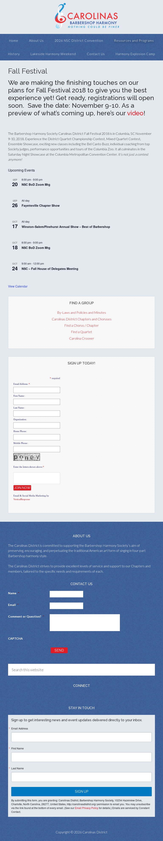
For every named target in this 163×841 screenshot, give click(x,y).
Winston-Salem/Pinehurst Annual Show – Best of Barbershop (66, 227)
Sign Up (81, 791)
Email (13, 605)
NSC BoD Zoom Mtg (36, 184)
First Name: (19, 396)
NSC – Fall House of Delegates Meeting (50, 268)
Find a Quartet (81, 332)
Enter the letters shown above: (28, 467)
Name (13, 593)
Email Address (19, 728)
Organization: (20, 419)
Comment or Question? (26, 616)
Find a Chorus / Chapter (81, 325)
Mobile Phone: (20, 443)
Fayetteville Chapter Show (41, 205)
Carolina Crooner (81, 338)
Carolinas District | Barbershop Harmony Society (81, 17)
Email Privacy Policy (86, 808)
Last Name (17, 768)
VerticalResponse (21, 499)
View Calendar (18, 286)
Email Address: (20, 384)
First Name (17, 748)
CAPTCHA (15, 638)
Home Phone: (20, 431)
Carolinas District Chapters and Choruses (81, 319)
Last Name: (18, 407)
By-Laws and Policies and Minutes (81, 312)
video (135, 113)
